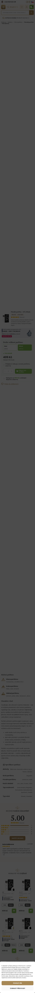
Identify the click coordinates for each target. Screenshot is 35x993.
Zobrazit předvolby (17, 988)
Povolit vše (17, 983)
